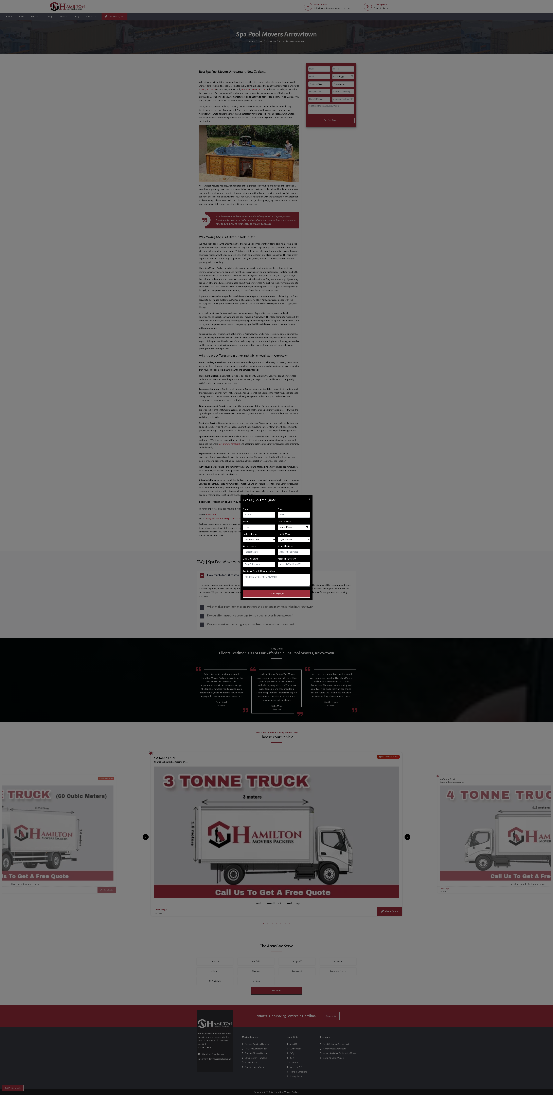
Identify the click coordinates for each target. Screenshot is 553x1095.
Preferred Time (250, 534)
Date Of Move (284, 521)
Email (245, 521)
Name (246, 509)
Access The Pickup (286, 546)
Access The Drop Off (287, 559)
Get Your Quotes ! (277, 594)
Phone (281, 509)
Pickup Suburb (249, 546)
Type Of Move (284, 534)
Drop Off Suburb (250, 559)
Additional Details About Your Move (259, 571)
